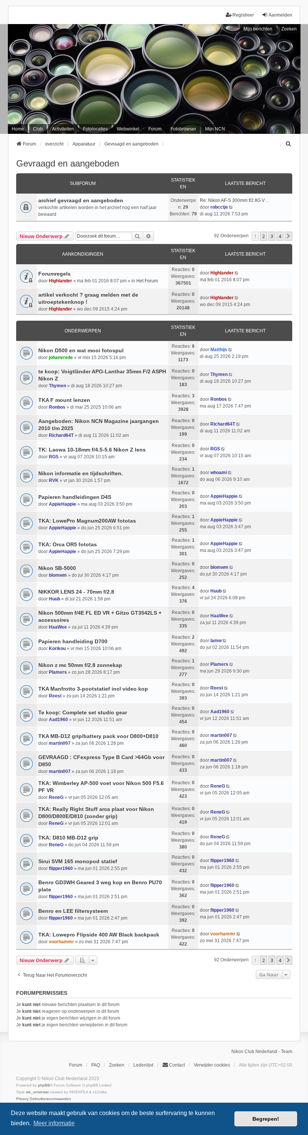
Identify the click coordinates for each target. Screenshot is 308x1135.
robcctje (219, 207)
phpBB (44, 1085)
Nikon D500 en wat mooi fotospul (81, 350)
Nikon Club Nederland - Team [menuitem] (261, 1051)
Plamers (58, 672)
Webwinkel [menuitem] (128, 129)
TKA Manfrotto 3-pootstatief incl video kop (93, 689)
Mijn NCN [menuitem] (215, 129)
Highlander (60, 280)
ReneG (56, 797)
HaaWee (58, 627)
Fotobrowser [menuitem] (183, 129)
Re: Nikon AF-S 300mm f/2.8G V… (234, 200)
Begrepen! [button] (265, 1119)
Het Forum (147, 280)
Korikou (57, 648)
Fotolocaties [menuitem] (95, 129)
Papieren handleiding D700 (72, 641)
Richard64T (61, 435)
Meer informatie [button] (54, 1123)
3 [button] (271, 236)
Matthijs (218, 349)
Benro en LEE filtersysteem (73, 911)
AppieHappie (62, 504)
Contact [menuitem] (177, 1065)
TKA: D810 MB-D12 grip (68, 838)
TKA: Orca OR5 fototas (67, 544)
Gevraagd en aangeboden (67, 163)
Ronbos (57, 407)
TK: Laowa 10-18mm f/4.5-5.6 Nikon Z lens (92, 450)
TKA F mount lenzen (64, 400)
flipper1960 (61, 868)
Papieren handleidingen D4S (74, 497)
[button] (288, 236)
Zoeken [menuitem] (116, 1065)
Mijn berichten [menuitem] (257, 29)
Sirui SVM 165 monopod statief (77, 861)
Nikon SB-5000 (57, 568)
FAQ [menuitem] (95, 1065)
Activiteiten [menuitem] (63, 129)
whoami (218, 472)
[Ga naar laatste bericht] (237, 273)
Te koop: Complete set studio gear (82, 712)
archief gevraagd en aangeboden (80, 200)
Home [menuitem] (18, 129)
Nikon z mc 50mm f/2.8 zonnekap (80, 665)
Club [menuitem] (38, 129)
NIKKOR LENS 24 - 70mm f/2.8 (76, 592)
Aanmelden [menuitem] (280, 15)
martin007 (60, 743)
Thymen (57, 385)
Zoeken (289, 29)
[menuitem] (288, 144)
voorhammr (61, 941)
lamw (216, 640)
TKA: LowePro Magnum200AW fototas (87, 521)
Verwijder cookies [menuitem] (212, 1065)
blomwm (58, 575)
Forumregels (54, 274)
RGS (54, 456)
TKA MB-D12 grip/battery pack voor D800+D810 (98, 736)
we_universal (37, 1092)
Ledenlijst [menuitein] (143, 1065)
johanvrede (61, 357)
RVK (54, 480)
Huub (54, 599)
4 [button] (280, 236)
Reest (55, 696)
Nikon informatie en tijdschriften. (80, 473)
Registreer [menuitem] (243, 15)
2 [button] (263, 236)
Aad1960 (58, 719)
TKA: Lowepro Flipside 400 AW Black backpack (98, 935)
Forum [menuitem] (155, 129)
